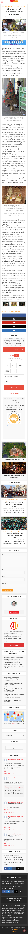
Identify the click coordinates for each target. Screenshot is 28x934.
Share (14, 773)
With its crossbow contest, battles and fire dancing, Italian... (14, 504)
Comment (4, 554)
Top (18, 501)
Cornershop (16, 929)
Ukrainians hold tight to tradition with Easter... (14, 695)
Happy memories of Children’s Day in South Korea (13, 689)
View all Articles (14, 612)
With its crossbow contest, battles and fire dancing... (12, 678)
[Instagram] (18, 868)
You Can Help (14, 645)
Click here (14, 723)
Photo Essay (16, 6)
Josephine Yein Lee (9, 691)
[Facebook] (6, 868)
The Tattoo (23, 6)
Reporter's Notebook (10, 501)
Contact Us (14, 931)
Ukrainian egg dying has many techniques (13, 700)
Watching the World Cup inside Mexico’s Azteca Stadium (14, 535)
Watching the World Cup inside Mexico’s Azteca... (13, 683)
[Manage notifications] (24, 930)
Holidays (10, 6)
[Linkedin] (10, 868)
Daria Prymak (8, 697)
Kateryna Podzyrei (9, 702)
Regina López (22, 539)
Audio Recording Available (8, 499)
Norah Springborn (16, 697)
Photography (14, 531)
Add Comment (15, 17)
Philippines (17, 311)
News (17, 499)
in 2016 (19, 345)
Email (3, 576)
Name (3, 570)
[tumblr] (14, 868)
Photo (8, 771)
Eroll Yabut (23, 17)
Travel (21, 501)
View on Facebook (8, 773)
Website (4, 583)
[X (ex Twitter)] (22, 868)
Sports (20, 531)
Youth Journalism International (15, 759)
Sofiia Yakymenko (21, 508)
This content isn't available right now (14, 787)
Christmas (4, 6)
